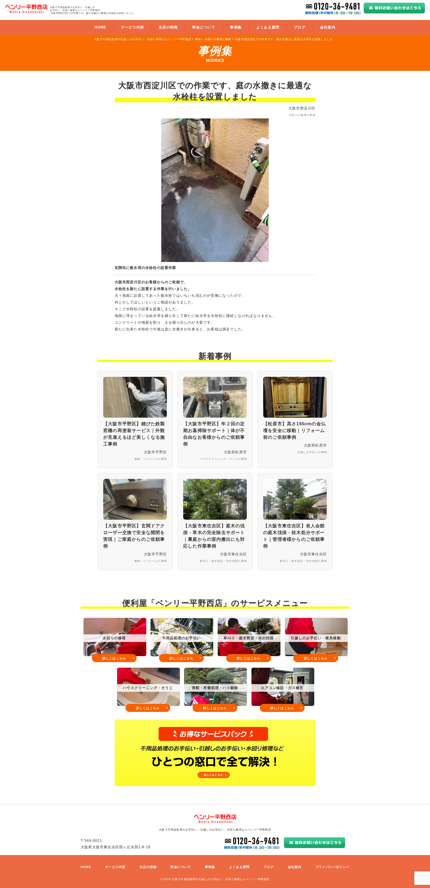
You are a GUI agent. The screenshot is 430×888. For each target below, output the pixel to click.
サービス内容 (132, 27)
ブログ (299, 27)
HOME (100, 27)
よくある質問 (267, 27)
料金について (203, 27)
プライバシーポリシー (332, 867)
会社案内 (327, 27)
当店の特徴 (168, 27)
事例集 (236, 27)
